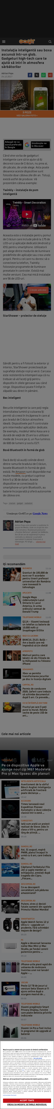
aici (23, 1069)
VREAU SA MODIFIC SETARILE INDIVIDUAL (27, 1105)
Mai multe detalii (37, 1058)
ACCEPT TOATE (27, 1101)
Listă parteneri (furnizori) (9, 1095)
